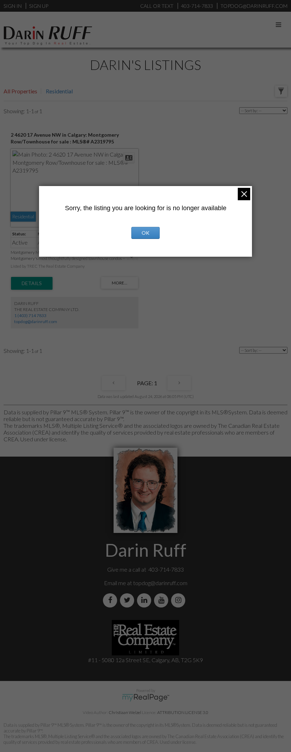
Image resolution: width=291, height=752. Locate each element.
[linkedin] (145, 600)
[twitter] (128, 600)
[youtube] (162, 600)
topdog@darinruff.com (35, 321)
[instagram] (179, 600)
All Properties (20, 91)
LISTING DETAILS (32, 283)
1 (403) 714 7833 (30, 315)
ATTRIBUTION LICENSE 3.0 (182, 712)
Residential (59, 91)
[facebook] (111, 600)
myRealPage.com (146, 698)
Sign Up (38, 6)
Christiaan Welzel (125, 712)
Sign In (13, 6)
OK (145, 233)
